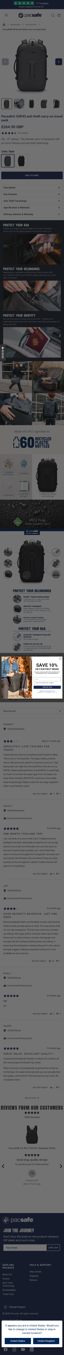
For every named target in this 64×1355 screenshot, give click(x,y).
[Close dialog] (60, 658)
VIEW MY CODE (47, 687)
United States (17, 1340)
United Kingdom (46, 1340)
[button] (3, 352)
